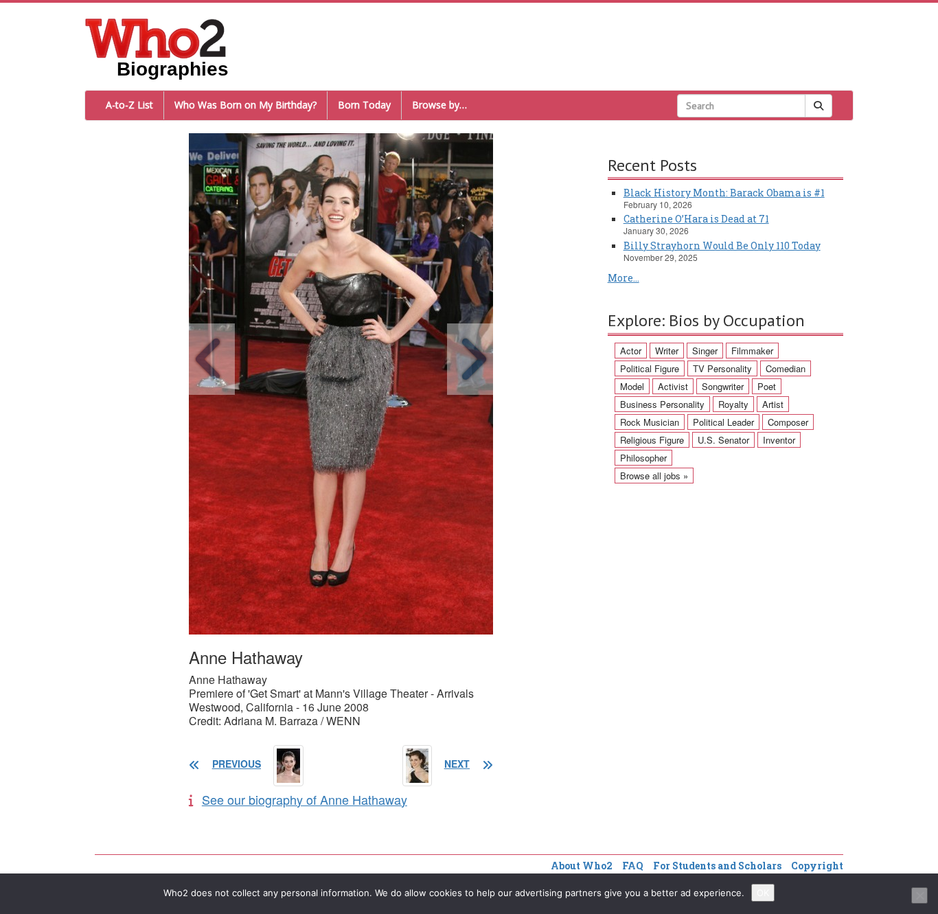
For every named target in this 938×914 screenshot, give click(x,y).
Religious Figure (652, 439)
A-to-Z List (129, 104)
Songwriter (723, 386)
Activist (673, 386)
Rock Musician (649, 422)
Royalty (733, 404)
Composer (788, 422)
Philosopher (643, 457)
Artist (772, 404)
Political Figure (649, 368)
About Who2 (582, 865)
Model (632, 386)
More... (623, 277)
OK (763, 892)
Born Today (364, 104)
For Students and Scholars (717, 865)
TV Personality (722, 368)
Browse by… (439, 104)
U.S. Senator (723, 439)
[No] (919, 895)
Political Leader (723, 422)
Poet (766, 386)
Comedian (785, 368)
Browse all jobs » (654, 475)
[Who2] (155, 37)
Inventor (779, 439)
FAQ (632, 865)
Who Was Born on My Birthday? (245, 104)
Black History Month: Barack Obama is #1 (724, 192)
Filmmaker (752, 350)
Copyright (817, 865)
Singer (705, 350)
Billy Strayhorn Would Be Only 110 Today (722, 245)
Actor (630, 350)
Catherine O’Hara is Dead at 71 (696, 218)
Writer (666, 350)
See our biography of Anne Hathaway (304, 799)
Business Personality (662, 404)
